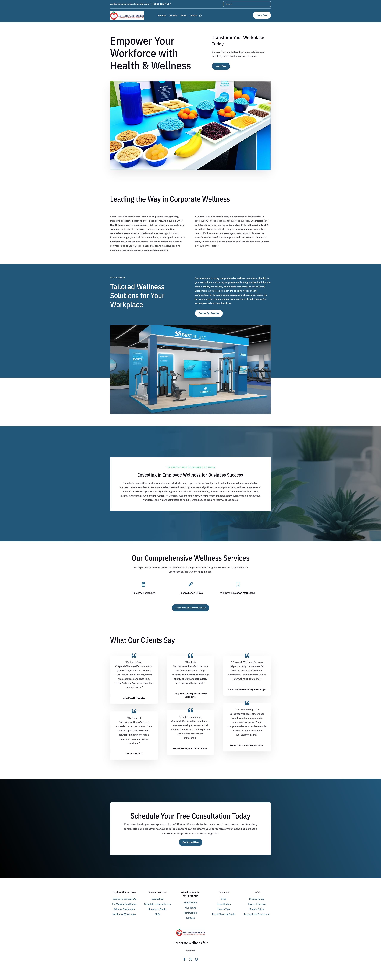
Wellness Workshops (124, 914)
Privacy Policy (256, 898)
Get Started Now (190, 842)
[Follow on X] (184, 959)
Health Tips (223, 908)
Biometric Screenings (124, 898)
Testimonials (190, 912)
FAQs (157, 914)
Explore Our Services (209, 313)
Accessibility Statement (257, 914)
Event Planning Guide (223, 914)
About (184, 15)
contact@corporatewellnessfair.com (130, 3)
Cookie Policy (256, 908)
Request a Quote (157, 908)
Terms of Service (257, 903)
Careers (190, 917)
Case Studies (224, 903)
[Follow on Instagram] (190, 959)
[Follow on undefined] (196, 959)
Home (151, 15)
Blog (223, 898)
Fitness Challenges (124, 908)
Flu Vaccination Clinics (124, 903)
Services (162, 15)
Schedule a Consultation (157, 903)
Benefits (173, 15)
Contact (193, 15)
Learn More (261, 15)
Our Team (190, 907)
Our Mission (190, 902)
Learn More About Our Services (190, 607)
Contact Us (157, 898)
